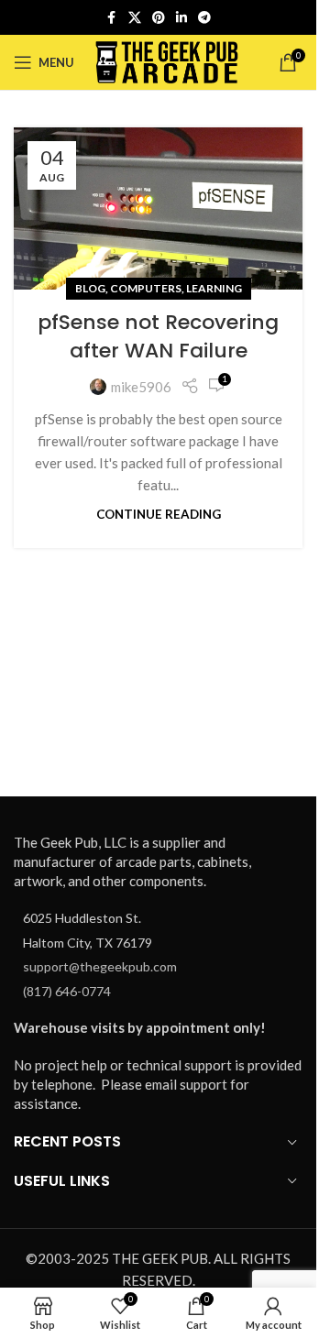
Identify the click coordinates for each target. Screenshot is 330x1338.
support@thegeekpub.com (100, 966)
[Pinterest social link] (158, 17)
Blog (90, 288)
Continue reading (158, 514)
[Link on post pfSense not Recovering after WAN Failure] (158, 208)
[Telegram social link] (204, 17)
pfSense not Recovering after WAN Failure (158, 336)
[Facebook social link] (112, 17)
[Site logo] (167, 60)
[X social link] (135, 17)
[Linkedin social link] (181, 17)
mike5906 (141, 386)
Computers (146, 288)
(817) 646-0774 (67, 991)
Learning (214, 288)
